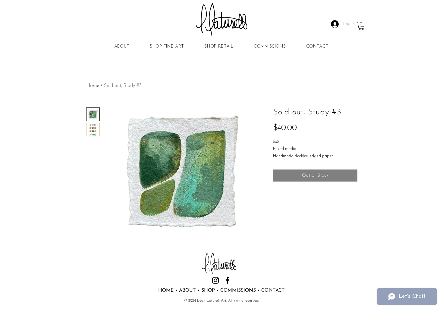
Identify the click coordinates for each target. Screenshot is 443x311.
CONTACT (273, 290)
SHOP (208, 290)
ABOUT (187, 290)
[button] (361, 26)
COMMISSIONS (238, 290)
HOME (166, 290)
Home (92, 85)
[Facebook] (227, 280)
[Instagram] (215, 280)
